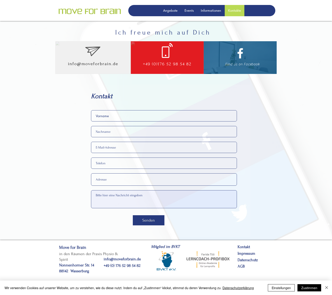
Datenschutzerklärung (238, 288)
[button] (170, 10)
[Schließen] (326, 287)
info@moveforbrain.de (93, 63)
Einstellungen (281, 288)
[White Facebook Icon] (240, 53)
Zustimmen (309, 288)
